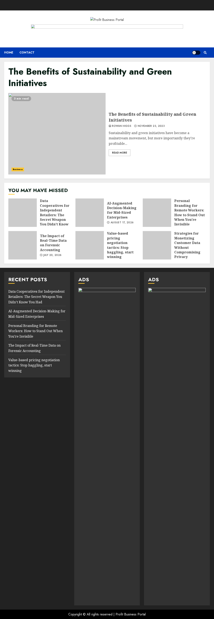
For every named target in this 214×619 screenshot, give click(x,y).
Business (18, 169)
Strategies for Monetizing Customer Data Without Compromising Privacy (157, 245)
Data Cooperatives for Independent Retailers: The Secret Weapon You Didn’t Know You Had (22, 212)
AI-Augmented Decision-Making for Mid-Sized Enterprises (89, 212)
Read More (119, 153)
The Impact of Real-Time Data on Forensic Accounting (22, 245)
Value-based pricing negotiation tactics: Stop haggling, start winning (89, 245)
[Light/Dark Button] (196, 53)
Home (8, 52)
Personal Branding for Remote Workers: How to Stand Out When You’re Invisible (157, 212)
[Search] (205, 53)
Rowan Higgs (121, 126)
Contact (26, 52)
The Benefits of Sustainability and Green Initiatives (57, 133)
